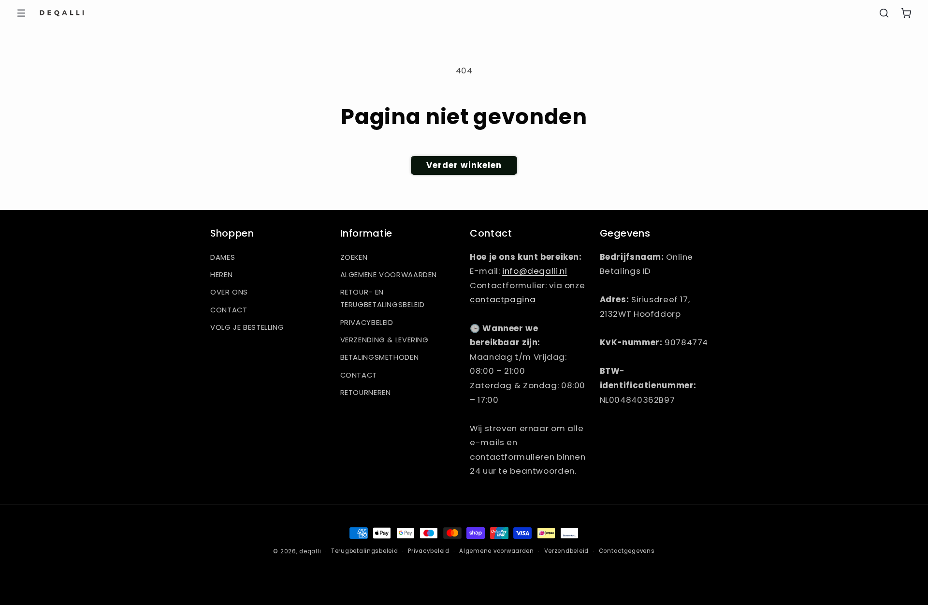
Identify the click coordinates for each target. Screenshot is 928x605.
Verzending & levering (384, 340)
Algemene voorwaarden (388, 275)
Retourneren (365, 392)
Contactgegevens (627, 551)
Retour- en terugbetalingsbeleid (382, 298)
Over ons (229, 292)
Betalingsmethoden (379, 357)
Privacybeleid (366, 322)
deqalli (310, 551)
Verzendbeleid (566, 551)
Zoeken (354, 257)
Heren (221, 275)
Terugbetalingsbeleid (364, 551)
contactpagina (503, 299)
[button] (21, 13)
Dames (222, 257)
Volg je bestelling (247, 327)
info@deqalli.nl (534, 271)
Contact (228, 310)
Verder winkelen (464, 165)
